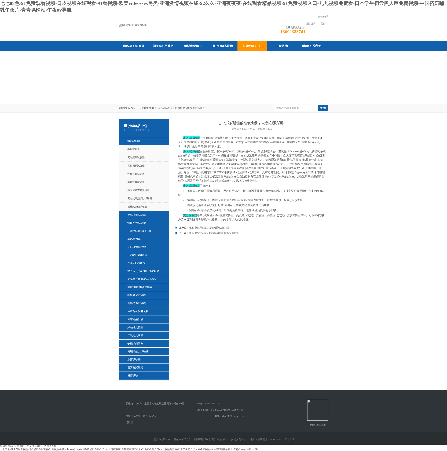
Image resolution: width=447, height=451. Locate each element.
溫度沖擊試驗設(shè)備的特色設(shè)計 (209, 227)
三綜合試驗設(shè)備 (139, 231)
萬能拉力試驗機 (136, 303)
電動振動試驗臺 (136, 165)
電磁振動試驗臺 (136, 157)
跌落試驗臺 (134, 359)
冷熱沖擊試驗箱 (136, 214)
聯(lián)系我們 (323, 20)
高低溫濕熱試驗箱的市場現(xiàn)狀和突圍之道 (214, 233)
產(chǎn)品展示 (222, 45)
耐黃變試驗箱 (135, 367)
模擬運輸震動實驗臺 (138, 190)
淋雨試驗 (132, 375)
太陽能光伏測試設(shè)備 (141, 279)
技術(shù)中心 (252, 45)
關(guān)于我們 (163, 45)
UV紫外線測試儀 (137, 255)
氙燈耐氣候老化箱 (137, 311)
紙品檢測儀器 (135, 327)
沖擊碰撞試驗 (135, 319)
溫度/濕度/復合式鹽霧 (139, 287)
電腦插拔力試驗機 (137, 351)
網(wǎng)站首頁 (133, 45)
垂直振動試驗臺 (136, 182)
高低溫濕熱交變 (136, 247)
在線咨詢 (282, 45)
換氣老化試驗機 (136, 295)
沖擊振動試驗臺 (136, 174)
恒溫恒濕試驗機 (136, 222)
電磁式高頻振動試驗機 (139, 198)
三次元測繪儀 (135, 335)
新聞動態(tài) (193, 45)
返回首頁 (311, 23)
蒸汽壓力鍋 (134, 239)
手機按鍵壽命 (135, 343)
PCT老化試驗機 (136, 263)
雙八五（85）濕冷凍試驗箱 (143, 271)
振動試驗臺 (134, 141)
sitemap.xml (275, 439)
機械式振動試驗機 (137, 206)
